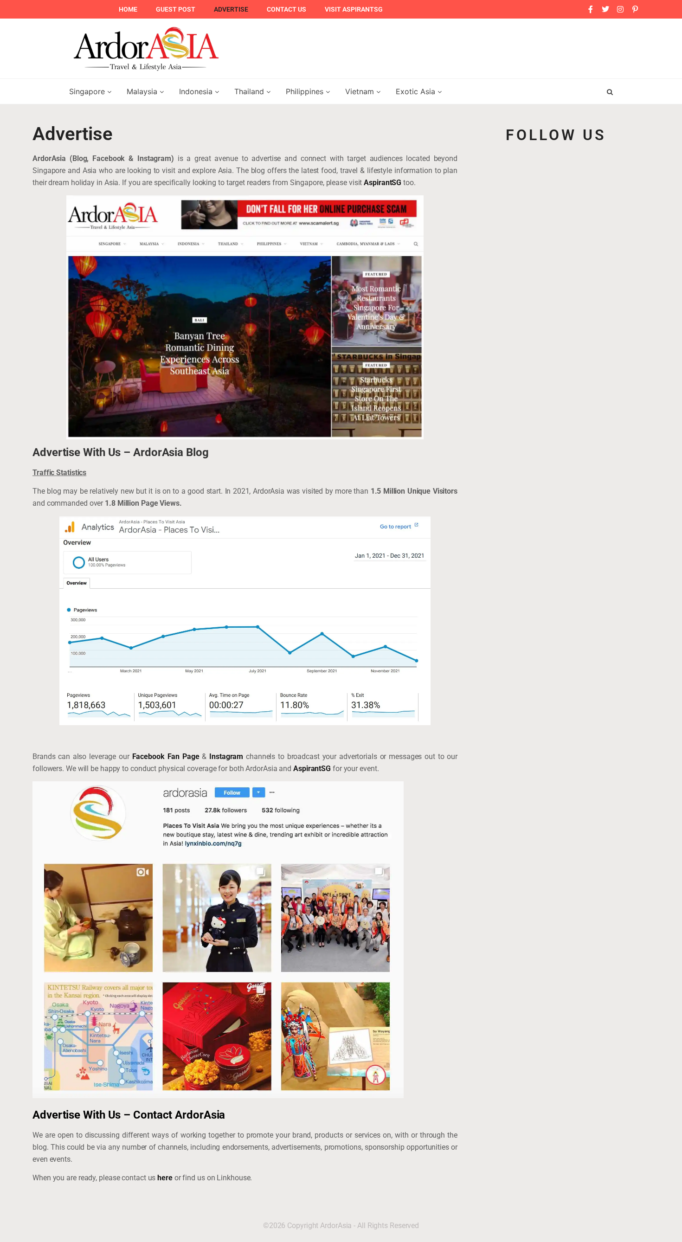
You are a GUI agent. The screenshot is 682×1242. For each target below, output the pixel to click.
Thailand (250, 91)
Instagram (226, 756)
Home (128, 9)
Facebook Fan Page (167, 756)
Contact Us (286, 9)
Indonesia (197, 91)
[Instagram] (620, 9)
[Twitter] (605, 9)
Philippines (306, 91)
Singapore (88, 91)
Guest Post (175, 9)
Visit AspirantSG (354, 9)
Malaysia (143, 91)
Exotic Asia (417, 91)
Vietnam (360, 91)
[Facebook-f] (590, 9)
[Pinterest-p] (635, 9)
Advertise (231, 9)
